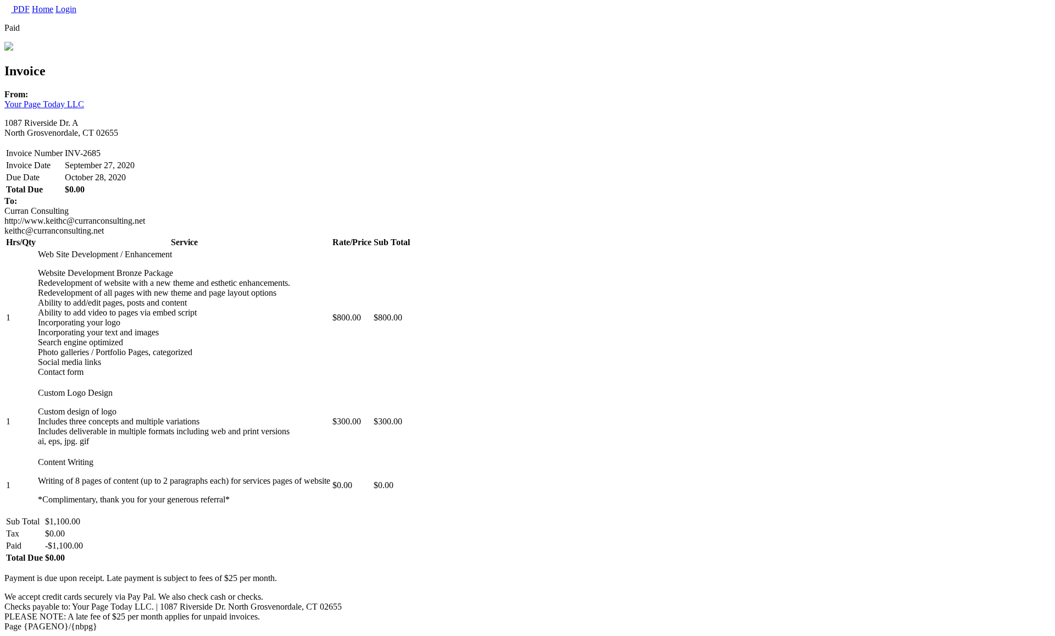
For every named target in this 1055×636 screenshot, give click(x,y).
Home (42, 9)
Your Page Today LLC (44, 104)
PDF (20, 9)
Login (65, 9)
